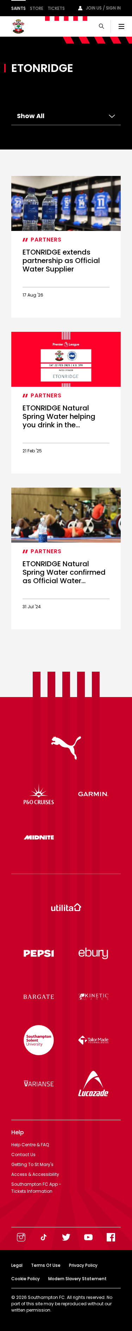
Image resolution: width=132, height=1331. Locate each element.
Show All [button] (30, 115)
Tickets (56, 8)
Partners (46, 240)
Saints (18, 8)
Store (36, 8)
